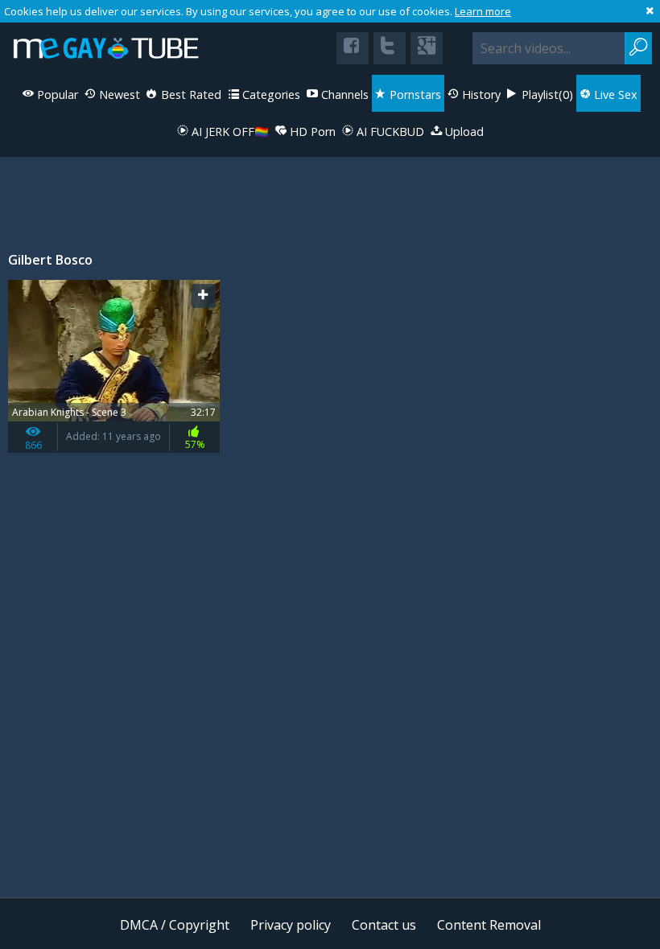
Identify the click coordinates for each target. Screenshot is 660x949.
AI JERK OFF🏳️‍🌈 (228, 131)
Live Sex (614, 94)
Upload (463, 131)
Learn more (483, 11)
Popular (56, 94)
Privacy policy (290, 925)
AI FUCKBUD (388, 131)
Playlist (545, 94)
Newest (118, 94)
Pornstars (413, 94)
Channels (343, 94)
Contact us (384, 925)
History (480, 94)
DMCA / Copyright (174, 925)
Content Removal (489, 925)
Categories (269, 94)
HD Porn (311, 131)
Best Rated (189, 94)
